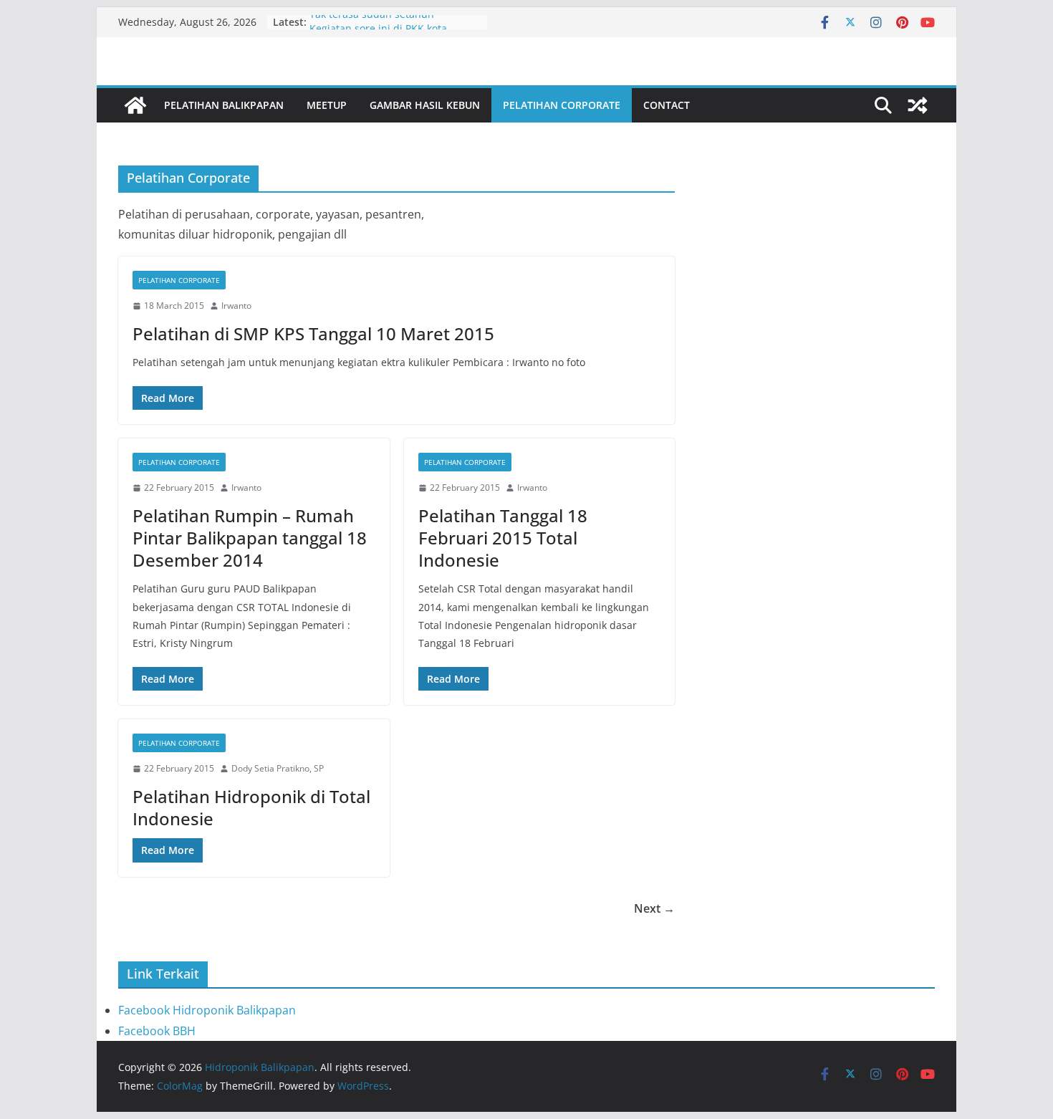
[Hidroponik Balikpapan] (135, 105)
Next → (654, 908)
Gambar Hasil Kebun (425, 105)
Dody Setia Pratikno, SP (277, 768)
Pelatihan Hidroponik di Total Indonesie (251, 807)
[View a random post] (917, 105)
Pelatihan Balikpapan (224, 105)
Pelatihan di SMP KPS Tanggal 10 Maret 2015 (313, 333)
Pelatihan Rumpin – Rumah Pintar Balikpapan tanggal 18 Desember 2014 (250, 538)
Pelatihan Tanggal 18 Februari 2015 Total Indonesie (502, 538)
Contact (666, 105)
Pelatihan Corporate (561, 105)
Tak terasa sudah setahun (371, 20)
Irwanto (236, 305)
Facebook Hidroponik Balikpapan (207, 1010)
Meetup (327, 105)
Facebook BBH (157, 1031)
